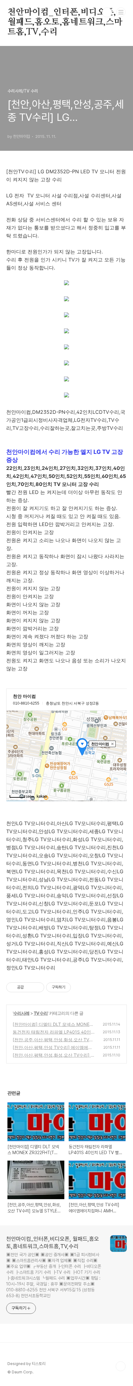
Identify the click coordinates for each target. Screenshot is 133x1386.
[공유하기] (29, 987)
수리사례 (21, 1013)
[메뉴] (121, 12)
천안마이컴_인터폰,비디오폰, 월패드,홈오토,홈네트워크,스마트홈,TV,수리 (64, 12)
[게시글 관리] (37, 987)
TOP (121, 1366)
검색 (107, 12)
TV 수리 (41, 1013)
